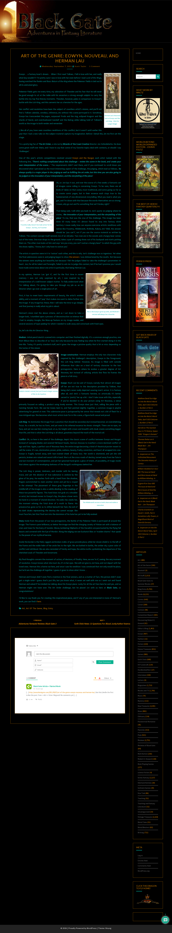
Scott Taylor (80, 66)
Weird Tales (142, 822)
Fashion (141, 639)
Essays (140, 633)
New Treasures (143, 706)
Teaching (141, 798)
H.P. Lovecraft (143, 665)
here (39, 601)
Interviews (142, 675)
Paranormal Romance (146, 721)
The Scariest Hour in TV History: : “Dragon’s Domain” (147, 431)
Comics (141, 599)
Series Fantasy (143, 777)
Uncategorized (144, 812)
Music (140, 696)
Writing (141, 832)
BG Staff (141, 575)
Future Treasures (144, 649)
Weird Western (143, 827)
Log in (140, 855)
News (140, 711)
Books (140, 594)
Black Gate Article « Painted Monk (46, 686)
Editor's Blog (143, 628)
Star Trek (141, 793)
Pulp (139, 735)
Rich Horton (143, 754)
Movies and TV (143, 690)
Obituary (141, 716)
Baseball (141, 570)
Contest (141, 610)
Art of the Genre (34, 608)
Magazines (142, 685)
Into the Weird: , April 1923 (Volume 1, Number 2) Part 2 (147, 404)
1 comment (94, 66)
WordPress (92, 928)
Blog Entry (48, 608)
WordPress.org (144, 871)
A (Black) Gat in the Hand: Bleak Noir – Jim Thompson (147, 501)
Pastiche (141, 730)
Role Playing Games (146, 764)
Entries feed (142, 860)
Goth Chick (142, 659)
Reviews (141, 740)
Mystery (141, 701)
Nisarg (108, 928)
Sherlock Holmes (144, 783)
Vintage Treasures (145, 817)
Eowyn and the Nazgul (83, 158)
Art (23, 608)
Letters (141, 680)
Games (140, 654)
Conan (140, 604)
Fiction (140, 644)
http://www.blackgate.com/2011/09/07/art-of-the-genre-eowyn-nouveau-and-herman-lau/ (62, 692)
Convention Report (145, 615)
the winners (74, 257)
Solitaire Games (144, 788)
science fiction (143, 772)
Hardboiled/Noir (144, 670)
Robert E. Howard (145, 759)
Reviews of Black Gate (146, 745)
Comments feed (144, 866)
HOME (138, 53)
